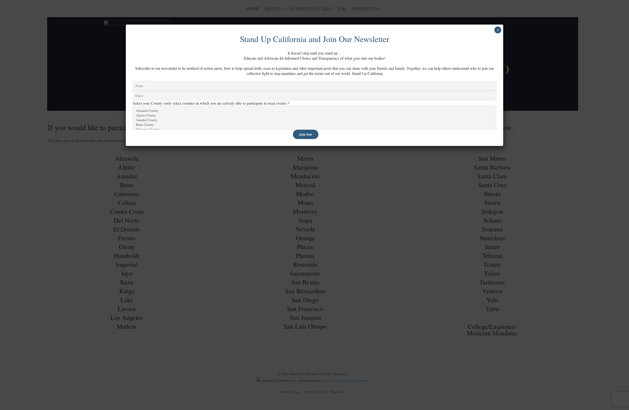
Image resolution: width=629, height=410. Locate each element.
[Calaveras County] (314, 129)
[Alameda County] (314, 110)
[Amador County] (314, 120)
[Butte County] (314, 124)
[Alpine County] (314, 115)
